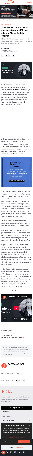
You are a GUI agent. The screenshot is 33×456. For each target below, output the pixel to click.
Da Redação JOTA (6, 48)
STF (14, 90)
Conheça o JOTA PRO (16, 408)
